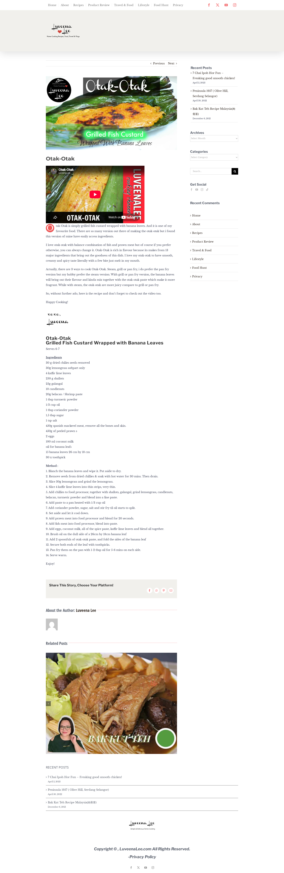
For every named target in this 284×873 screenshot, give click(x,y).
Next (171, 63)
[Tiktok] (207, 189)
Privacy (197, 276)
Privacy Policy (143, 856)
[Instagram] (202, 189)
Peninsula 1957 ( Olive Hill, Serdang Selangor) (78, 789)
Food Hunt (199, 267)
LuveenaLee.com (135, 849)
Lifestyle (198, 259)
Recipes (197, 233)
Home (196, 215)
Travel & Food (202, 250)
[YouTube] (196, 189)
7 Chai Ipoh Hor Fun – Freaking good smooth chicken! (85, 777)
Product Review (203, 241)
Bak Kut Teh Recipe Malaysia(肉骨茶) (72, 802)
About (196, 224)
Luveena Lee (86, 610)
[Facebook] (191, 189)
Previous (159, 63)
